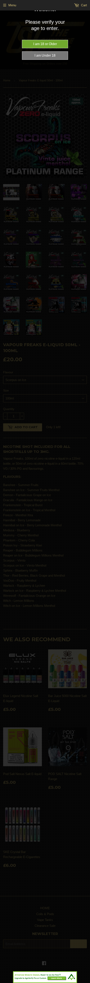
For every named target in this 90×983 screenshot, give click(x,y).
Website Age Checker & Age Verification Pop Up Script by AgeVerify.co (85, 982)
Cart (83, 5)
